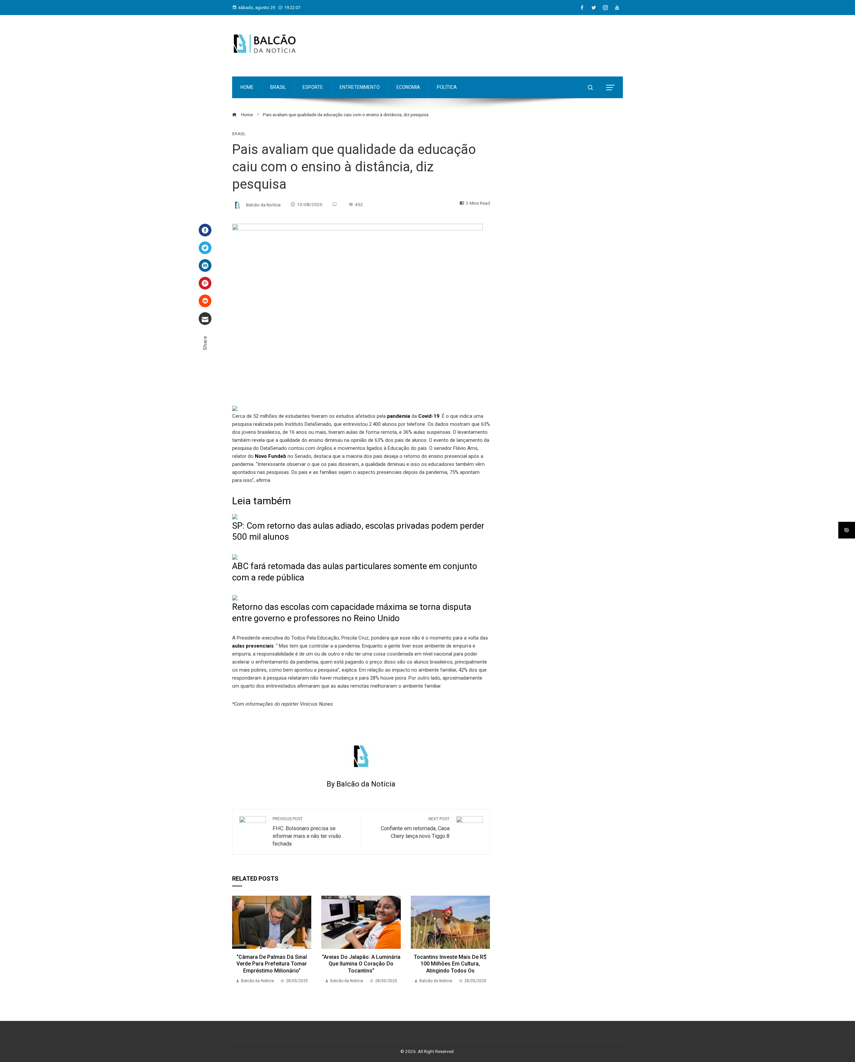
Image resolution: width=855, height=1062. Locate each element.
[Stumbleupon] (205, 301)
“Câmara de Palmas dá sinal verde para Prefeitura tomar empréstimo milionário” (271, 964)
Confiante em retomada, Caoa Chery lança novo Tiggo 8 (415, 828)
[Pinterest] (205, 283)
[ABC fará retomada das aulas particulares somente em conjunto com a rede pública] (234, 557)
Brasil (238, 134)
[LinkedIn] (205, 265)
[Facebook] (205, 230)
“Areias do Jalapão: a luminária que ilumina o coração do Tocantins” (361, 964)
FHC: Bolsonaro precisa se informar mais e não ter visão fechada (307, 832)
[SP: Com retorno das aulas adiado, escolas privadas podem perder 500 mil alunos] (234, 516)
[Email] (205, 318)
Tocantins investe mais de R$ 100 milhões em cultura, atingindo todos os (450, 964)
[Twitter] (205, 247)
